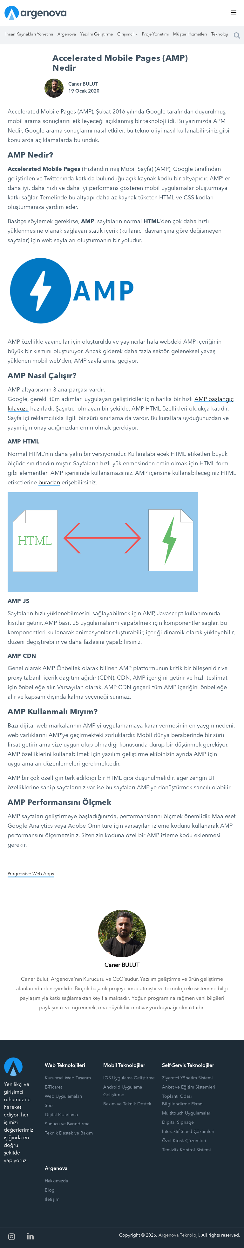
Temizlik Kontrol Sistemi (186, 1150)
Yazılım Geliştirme (96, 34)
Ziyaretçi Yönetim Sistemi (187, 1078)
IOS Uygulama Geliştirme (129, 1078)
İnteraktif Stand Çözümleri (188, 1131)
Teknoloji (219, 34)
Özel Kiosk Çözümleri (184, 1141)
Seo (49, 1105)
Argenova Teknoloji (179, 1235)
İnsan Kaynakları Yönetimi (29, 34)
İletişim (52, 1199)
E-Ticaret (53, 1087)
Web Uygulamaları (63, 1096)
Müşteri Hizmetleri (190, 34)
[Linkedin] (30, 1237)
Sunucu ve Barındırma (67, 1124)
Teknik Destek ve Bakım (69, 1133)
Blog (50, 1190)
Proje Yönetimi (155, 34)
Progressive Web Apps (31, 874)
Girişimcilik (127, 34)
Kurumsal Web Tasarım (68, 1078)
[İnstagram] (12, 1237)
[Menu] (232, 12)
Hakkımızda (56, 1181)
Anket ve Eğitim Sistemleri (188, 1087)
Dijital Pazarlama (61, 1115)
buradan (49, 483)
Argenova (67, 34)
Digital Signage (178, 1122)
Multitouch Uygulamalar (186, 1113)
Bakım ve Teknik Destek (127, 1104)
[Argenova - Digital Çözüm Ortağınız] (35, 13)
